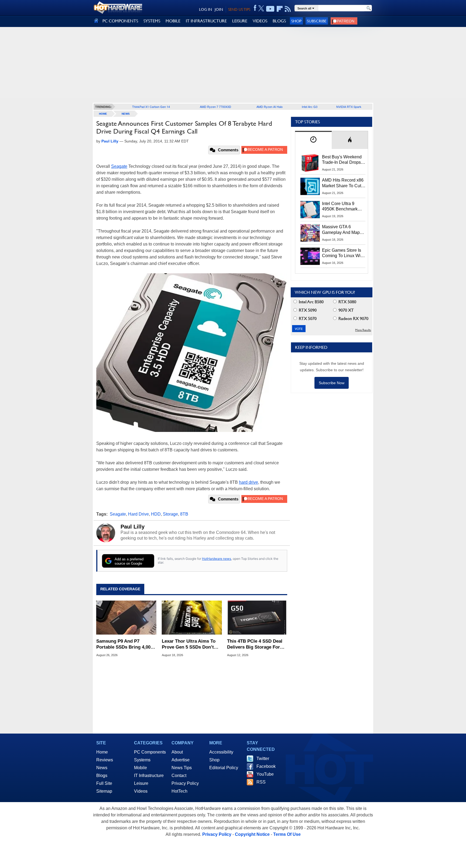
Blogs (101, 775)
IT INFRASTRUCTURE (206, 20)
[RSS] (288, 9)
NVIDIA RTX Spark (348, 106)
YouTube (265, 774)
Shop (296, 21)
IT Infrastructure (149, 775)
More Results (363, 330)
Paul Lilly (133, 527)
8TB (184, 514)
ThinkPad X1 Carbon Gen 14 (151, 106)
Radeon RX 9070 (352, 318)
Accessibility (221, 752)
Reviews (104, 760)
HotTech (179, 791)
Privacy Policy (185, 783)
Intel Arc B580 (311, 301)
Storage (170, 514)
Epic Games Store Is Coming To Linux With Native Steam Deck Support (343, 253)
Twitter (262, 758)
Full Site (104, 783)
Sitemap (104, 791)
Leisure (141, 783)
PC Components (150, 752)
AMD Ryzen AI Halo (269, 106)
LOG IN (205, 9)
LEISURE (239, 20)
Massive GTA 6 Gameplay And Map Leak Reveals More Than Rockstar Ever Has (341, 229)
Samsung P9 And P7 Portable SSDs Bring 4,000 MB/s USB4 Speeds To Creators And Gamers (124, 644)
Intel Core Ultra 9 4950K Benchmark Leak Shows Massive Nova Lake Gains (342, 206)
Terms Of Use (287, 834)
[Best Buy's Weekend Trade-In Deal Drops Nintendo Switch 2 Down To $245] (310, 163)
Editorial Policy (223, 767)
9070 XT (345, 310)
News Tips (182, 767)
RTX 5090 (307, 310)
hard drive (248, 482)
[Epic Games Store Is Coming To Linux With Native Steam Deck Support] (310, 256)
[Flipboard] (280, 9)
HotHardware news (216, 559)
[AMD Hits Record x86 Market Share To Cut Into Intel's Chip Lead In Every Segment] (310, 186)
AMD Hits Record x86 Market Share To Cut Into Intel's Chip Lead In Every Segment (343, 183)
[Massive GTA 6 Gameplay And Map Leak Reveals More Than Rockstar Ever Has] (310, 232)
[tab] (313, 140)
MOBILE (173, 20)
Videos (141, 791)
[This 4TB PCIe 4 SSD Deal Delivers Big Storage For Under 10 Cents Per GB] (257, 618)
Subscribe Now (331, 383)
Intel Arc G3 (309, 106)
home (103, 113)
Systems (142, 760)
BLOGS (279, 20)
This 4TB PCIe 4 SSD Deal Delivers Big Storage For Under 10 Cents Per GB (254, 644)
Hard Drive (138, 514)
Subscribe (317, 21)
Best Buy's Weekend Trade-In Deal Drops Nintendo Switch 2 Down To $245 (342, 160)
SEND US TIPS (239, 9)
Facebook (266, 766)
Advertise (181, 760)
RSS (261, 782)
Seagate (119, 166)
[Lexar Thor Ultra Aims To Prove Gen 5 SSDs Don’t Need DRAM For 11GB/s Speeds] (192, 618)
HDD (156, 514)
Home (102, 752)
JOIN (219, 9)
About (177, 752)
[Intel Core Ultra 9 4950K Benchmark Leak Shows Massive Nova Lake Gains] (310, 209)
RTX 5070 (307, 318)
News (126, 113)
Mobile (140, 767)
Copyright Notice (252, 834)
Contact (179, 775)
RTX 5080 (346, 301)
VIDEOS (260, 20)
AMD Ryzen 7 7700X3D (215, 106)
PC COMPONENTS (120, 20)
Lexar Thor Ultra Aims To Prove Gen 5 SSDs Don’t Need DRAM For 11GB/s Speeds (188, 644)
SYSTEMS (151, 20)
